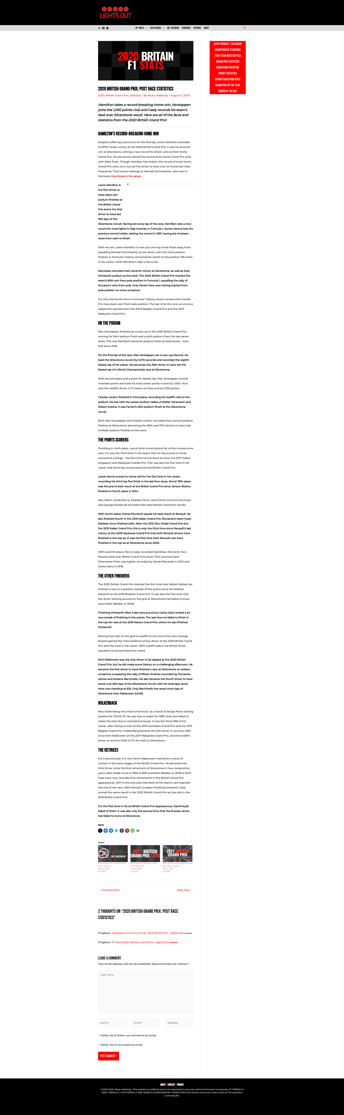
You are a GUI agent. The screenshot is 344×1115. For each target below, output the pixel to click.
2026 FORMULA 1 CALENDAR (228, 44)
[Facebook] (103, 28)
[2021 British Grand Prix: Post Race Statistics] (145, 853)
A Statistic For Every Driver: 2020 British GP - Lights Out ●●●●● (152, 933)
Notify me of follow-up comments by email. (129, 1035)
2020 (101, 95)
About (206, 28)
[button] (244, 28)
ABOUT (163, 1084)
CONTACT (171, 1084)
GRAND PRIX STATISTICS (227, 62)
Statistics (135, 95)
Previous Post (109, 890)
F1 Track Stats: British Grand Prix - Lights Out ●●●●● (144, 942)
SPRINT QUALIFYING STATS (227, 79)
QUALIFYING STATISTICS (227, 67)
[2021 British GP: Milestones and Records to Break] (177, 853)
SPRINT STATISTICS (227, 73)
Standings (186, 28)
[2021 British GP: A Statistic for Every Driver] (113, 853)
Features (197, 28)
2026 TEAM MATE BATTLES (228, 56)
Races (141, 28)
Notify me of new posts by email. (122, 1044)
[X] (99, 28)
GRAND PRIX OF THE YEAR (227, 85)
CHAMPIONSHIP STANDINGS (228, 50)
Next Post (185, 890)
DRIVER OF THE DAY (227, 91)
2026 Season (155, 28)
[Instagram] (107, 28)
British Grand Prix (117, 95)
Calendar (175, 28)
